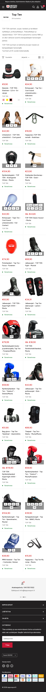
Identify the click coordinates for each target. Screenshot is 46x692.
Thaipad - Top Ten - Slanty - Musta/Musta (33, 433)
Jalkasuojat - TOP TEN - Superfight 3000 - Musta (11, 305)
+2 (18, 100)
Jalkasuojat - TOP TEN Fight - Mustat (33, 264)
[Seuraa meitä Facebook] (3, 665)
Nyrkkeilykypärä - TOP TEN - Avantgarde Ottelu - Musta (10, 177)
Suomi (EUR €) (7, 655)
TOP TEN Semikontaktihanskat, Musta (33, 348)
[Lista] (43, 57)
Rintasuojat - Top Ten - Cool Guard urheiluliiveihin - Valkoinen (34, 92)
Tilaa (7, 645)
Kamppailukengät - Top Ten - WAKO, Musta (34, 518)
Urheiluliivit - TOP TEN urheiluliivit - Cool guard (11, 136)
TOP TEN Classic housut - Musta (34, 219)
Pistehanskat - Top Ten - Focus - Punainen (11, 264)
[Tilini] (38, 7)
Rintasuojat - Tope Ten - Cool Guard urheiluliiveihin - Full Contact (11, 221)
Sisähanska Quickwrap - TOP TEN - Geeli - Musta (34, 177)
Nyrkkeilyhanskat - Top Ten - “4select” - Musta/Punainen (33, 474)
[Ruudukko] (39, 57)
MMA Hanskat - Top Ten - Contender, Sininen (11, 561)
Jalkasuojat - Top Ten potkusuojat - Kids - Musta (33, 391)
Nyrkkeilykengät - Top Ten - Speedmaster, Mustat (10, 519)
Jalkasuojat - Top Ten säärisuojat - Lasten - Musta (33, 305)
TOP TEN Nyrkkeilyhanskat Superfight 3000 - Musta (9, 475)
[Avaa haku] (33, 7)
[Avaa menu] (3, 7)
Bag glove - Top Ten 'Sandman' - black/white (11, 433)
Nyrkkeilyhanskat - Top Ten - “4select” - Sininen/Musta (10, 391)
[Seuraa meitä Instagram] (7, 665)
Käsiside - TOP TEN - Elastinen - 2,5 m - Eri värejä (10, 90)
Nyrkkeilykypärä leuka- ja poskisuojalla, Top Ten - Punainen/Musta (11, 348)
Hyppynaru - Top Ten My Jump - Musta (34, 561)
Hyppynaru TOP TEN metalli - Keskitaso (33, 136)
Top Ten (5, 96)
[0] (42, 7)
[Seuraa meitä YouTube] (11, 665)
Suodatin (8, 57)
